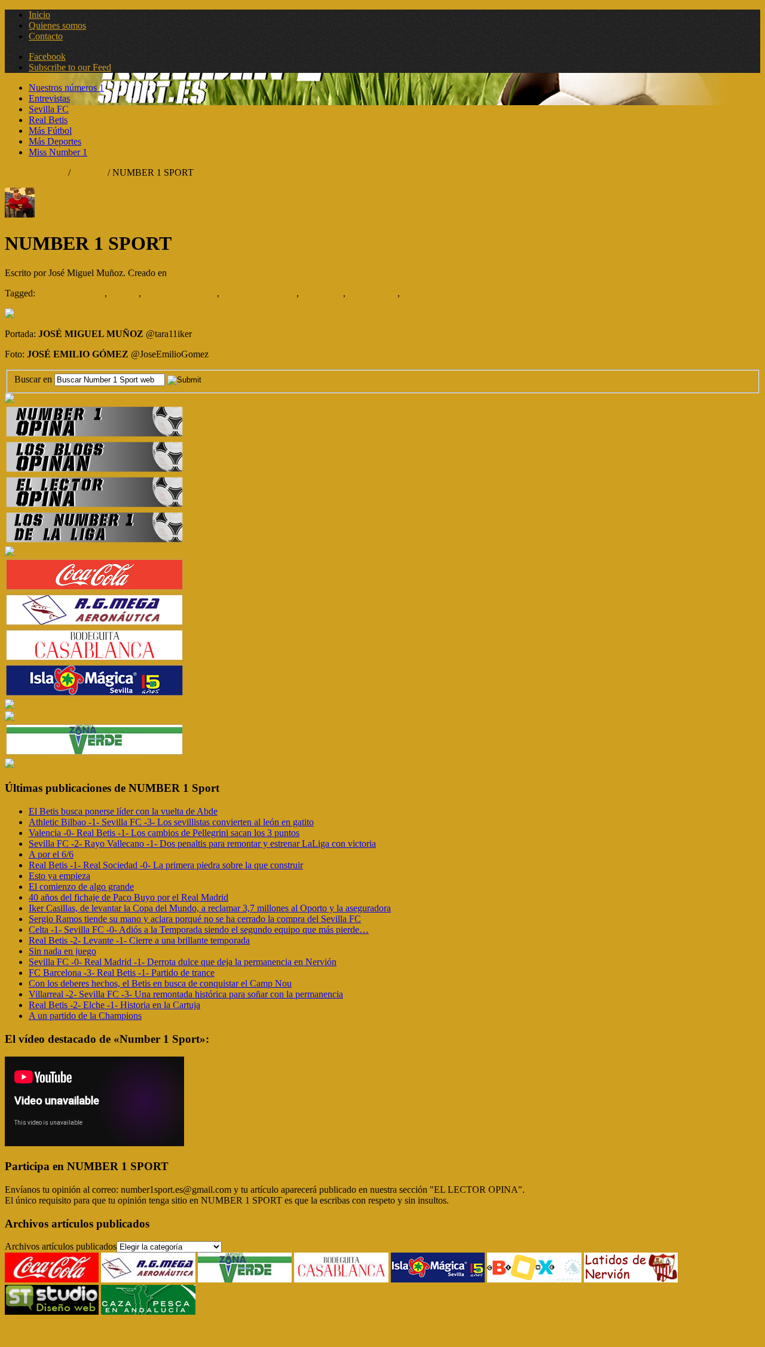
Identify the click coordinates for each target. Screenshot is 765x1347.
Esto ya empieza (59, 876)
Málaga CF (322, 293)
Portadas (89, 172)
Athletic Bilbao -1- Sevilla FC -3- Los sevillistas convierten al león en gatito (171, 822)
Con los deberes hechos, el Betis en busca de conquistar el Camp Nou (160, 983)
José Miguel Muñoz (259, 293)
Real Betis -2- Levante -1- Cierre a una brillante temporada (139, 940)
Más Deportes (55, 141)
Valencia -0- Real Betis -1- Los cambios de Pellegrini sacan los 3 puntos (164, 833)
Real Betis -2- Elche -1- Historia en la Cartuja (114, 1005)
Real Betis (48, 120)
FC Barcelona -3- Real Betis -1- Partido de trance (122, 973)
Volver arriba (29, 1332)
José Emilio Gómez (180, 293)
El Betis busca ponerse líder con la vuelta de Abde (123, 811)
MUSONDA (372, 293)
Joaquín (124, 293)
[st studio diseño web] (52, 1311)
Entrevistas (49, 98)
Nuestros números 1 (66, 87)
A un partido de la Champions (85, 1016)
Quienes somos (57, 25)
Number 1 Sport (35, 172)
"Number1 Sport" (71, 293)
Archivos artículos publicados (61, 1246)
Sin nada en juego (62, 951)
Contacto (46, 36)
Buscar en (34, 379)
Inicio (39, 15)
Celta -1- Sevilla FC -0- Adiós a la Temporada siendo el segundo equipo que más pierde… (199, 929)
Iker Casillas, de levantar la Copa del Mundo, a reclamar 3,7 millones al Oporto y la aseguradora (210, 908)
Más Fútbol (50, 130)
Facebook (47, 56)
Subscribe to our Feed (70, 67)
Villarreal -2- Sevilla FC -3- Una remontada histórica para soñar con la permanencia (186, 994)
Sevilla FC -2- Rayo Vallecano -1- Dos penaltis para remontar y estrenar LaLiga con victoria (202, 843)
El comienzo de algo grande (81, 886)
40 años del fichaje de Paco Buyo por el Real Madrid (128, 897)
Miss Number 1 (58, 152)
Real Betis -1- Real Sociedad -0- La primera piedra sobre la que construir (166, 865)
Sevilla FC (49, 109)
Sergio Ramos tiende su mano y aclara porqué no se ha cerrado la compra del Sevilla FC (195, 919)
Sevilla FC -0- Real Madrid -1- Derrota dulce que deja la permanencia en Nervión (182, 962)
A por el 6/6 (51, 854)
